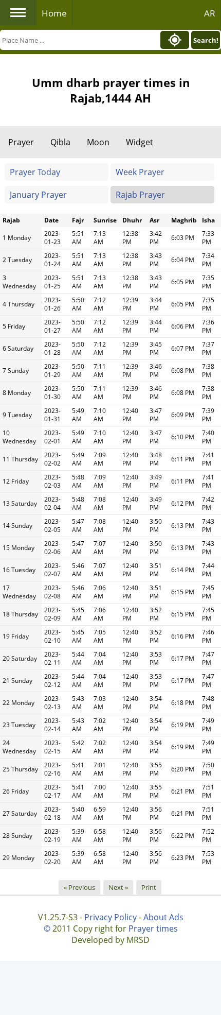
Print (148, 887)
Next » (118, 887)
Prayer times (153, 928)
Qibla (60, 142)
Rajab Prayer (140, 194)
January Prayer (38, 194)
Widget (139, 142)
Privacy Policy (110, 917)
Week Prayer (140, 172)
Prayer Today (35, 172)
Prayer (21, 142)
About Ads (163, 917)
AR (209, 13)
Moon (98, 142)
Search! (205, 40)
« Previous (79, 887)
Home (54, 13)
